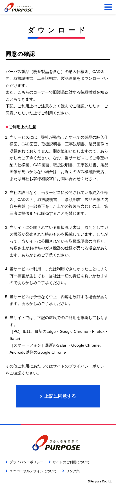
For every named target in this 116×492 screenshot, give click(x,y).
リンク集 (73, 471)
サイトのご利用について (71, 462)
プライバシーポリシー (26, 462)
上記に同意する (60, 396)
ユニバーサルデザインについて (33, 471)
